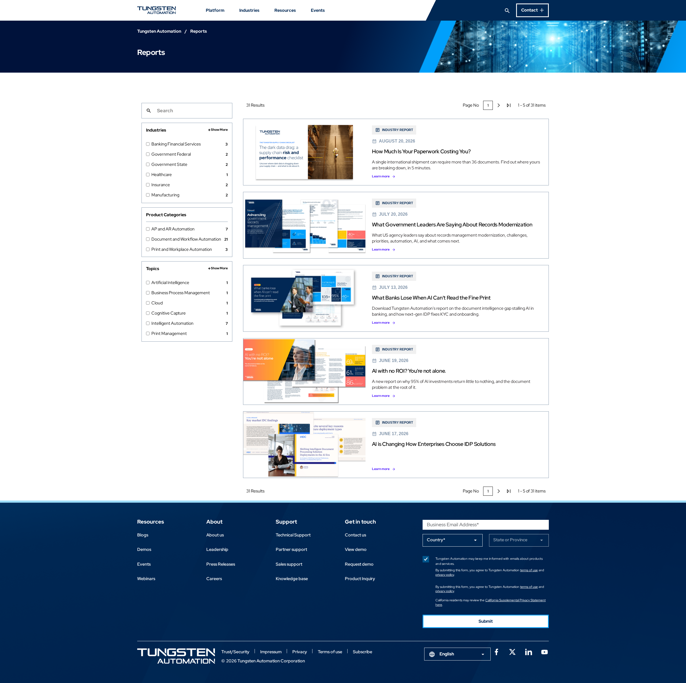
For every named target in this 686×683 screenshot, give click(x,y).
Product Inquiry (360, 578)
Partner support (291, 549)
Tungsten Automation (159, 31)
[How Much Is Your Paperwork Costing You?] (396, 152)
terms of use (529, 570)
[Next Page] (499, 105)
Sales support (289, 564)
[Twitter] (512, 651)
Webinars (146, 578)
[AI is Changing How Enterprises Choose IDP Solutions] (396, 445)
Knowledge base (292, 578)
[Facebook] (496, 651)
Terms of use (330, 652)
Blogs (142, 535)
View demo (356, 549)
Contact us (355, 535)
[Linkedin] (528, 651)
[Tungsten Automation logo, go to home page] (176, 656)
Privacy (299, 652)
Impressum (271, 652)
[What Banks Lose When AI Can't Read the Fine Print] (396, 298)
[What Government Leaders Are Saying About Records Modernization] (396, 225)
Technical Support (293, 535)
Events (318, 10)
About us (215, 535)
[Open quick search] (507, 10)
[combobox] (457, 654)
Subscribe (362, 652)
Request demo (359, 564)
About (214, 521)
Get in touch (360, 521)
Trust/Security (235, 652)
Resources (285, 10)
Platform (215, 10)
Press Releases (220, 564)
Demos (144, 549)
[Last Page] (509, 105)
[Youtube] (544, 651)
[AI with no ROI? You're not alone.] (396, 371)
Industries (249, 10)
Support (286, 521)
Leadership (217, 549)
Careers (214, 578)
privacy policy (444, 575)
